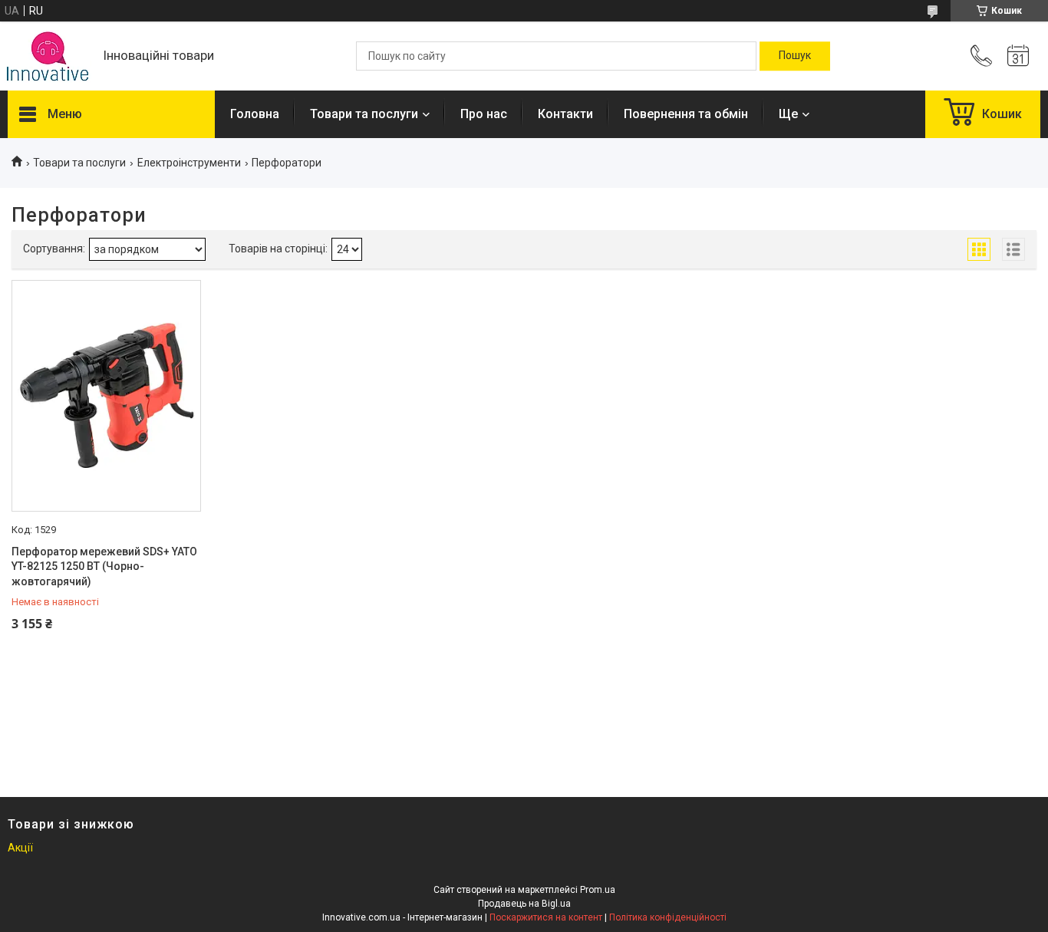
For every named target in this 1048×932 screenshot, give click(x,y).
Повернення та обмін (686, 114)
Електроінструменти (189, 162)
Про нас (483, 114)
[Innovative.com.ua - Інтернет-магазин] (47, 56)
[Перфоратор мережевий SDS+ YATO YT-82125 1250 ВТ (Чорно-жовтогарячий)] (106, 396)
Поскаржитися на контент (545, 917)
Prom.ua (597, 889)
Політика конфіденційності (668, 917)
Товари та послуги (364, 114)
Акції (20, 847)
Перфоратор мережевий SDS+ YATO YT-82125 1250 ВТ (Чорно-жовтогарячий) (104, 566)
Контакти (565, 114)
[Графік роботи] (1018, 56)
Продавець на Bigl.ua (524, 903)
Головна (254, 114)
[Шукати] (795, 56)
